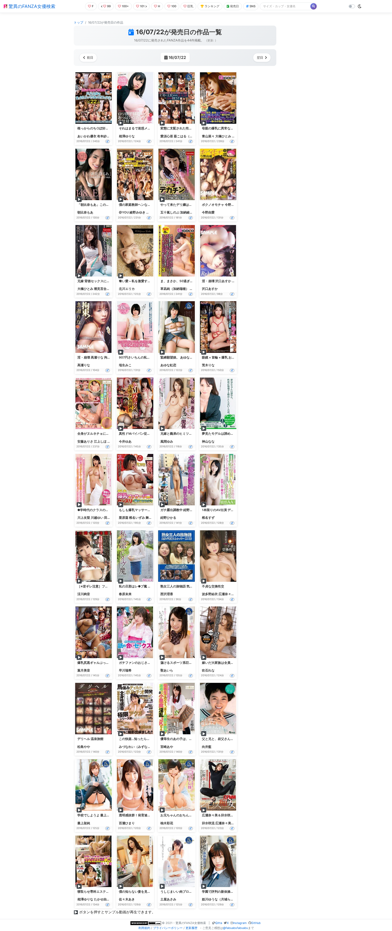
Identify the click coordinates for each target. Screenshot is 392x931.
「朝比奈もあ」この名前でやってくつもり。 (109, 204)
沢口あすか (210, 289)
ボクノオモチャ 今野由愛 (220, 204)
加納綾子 (186, 212)
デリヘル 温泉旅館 (90, 739)
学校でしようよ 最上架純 (95, 815)
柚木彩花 (166, 823)
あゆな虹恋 (168, 365)
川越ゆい (97, 517)
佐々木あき (127, 899)
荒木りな (208, 365)
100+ (125, 6)
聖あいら (166, 670)
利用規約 (144, 928)
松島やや (83, 747)
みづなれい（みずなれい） (138, 747)
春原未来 (125, 594)
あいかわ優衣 (86, 136)
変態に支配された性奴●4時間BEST (185, 128)
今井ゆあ (125, 441)
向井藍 (206, 747)
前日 (90, 57)
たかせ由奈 (102, 899)
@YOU (124, 212)
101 (142, 6)
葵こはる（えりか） (188, 136)
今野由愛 (208, 212)
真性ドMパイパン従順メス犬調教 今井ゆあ (149, 433)
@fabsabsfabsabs (235, 928)
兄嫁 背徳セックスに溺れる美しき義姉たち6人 (110, 281)
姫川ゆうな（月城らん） (219, 899)
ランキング (212, 6)
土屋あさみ (168, 899)
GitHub (256, 923)
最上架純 (83, 823)
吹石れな (208, 670)
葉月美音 (83, 670)
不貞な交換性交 (213, 586)
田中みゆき (112, 517)
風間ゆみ (166, 441)
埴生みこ (125, 365)
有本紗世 (103, 136)
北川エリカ (127, 289)
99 (109, 6)
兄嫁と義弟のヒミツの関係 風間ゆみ (186, 433)
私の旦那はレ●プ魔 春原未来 (139, 586)
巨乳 (190, 6)
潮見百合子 (102, 289)
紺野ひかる (168, 517)
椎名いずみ (137, 517)
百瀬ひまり (127, 823)
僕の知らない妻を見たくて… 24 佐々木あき (150, 891)
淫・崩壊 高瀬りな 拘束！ (95, 357)
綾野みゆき (137, 212)
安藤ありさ (85, 441)
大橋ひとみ (223, 136)
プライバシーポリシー (168, 928)
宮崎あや (166, 747)
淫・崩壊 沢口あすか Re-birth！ (224, 281)
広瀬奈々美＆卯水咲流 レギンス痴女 (227, 815)
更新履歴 (191, 928)
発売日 (234, 6)
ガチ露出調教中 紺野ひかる (179, 510)
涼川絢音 (83, 594)
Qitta (218, 923)
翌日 (260, 57)
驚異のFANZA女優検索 (31, 6)
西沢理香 (166, 594)
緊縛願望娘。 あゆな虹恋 (178, 357)
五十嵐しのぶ (169, 212)
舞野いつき (154, 517)
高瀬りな (83, 365)
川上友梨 (83, 517)
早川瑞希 (125, 670)
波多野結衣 (210, 594)
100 (173, 6)
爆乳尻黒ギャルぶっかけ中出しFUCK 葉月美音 (110, 662)
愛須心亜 (166, 136)
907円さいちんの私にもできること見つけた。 (152, 357)
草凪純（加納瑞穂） (174, 289)
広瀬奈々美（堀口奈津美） (234, 823)
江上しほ (100, 441)
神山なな (208, 441)
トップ (78, 22)
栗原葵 (123, 517)
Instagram (240, 923)
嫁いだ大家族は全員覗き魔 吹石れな (227, 662)
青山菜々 (208, 136)
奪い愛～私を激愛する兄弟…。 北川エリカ (149, 281)
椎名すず (208, 517)
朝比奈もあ (85, 212)
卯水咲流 (208, 823)
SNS (252, 6)
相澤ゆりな (127, 136)
